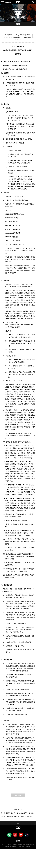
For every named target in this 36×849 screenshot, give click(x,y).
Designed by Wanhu (25, 846)
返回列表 (16, 809)
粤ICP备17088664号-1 (11, 846)
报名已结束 (18, 795)
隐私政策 (18, 841)
